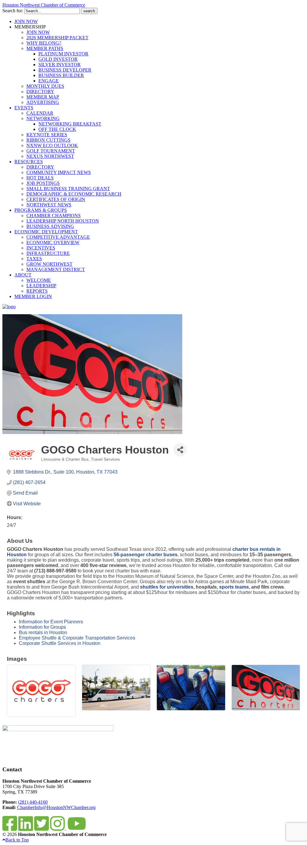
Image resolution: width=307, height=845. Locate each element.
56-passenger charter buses (145, 554)
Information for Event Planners (51, 621)
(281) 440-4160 (33, 802)
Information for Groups (42, 627)
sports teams (234, 586)
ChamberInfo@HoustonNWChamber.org (56, 807)
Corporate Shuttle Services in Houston (59, 643)
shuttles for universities (166, 586)
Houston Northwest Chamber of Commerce (43, 4)
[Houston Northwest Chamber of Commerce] (9, 306)
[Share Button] (180, 449)
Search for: (12, 10)
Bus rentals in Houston (43, 632)
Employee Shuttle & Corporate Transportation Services (77, 637)
